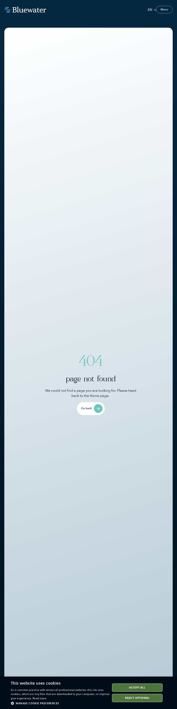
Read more (39, 698)
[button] (61, 703)
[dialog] (88, 693)
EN (150, 10)
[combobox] (152, 9)
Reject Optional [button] (137, 698)
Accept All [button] (137, 687)
